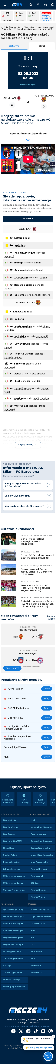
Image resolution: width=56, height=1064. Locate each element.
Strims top (36, 966)
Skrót (42, 46)
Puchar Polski (10, 855)
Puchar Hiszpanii (39, 869)
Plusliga (7, 966)
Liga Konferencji (11, 827)
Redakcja (21, 1020)
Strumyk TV (36, 973)
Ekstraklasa (8, 848)
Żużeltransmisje (40, 801)
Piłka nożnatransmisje (7, 801)
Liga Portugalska (39, 862)
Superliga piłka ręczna (14, 986)
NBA (33, 931)
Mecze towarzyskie (40, 910)
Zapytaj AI (48, 1056)
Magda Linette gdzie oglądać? (15, 938)
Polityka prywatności (29, 1022)
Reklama (32, 1020)
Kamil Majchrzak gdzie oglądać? (15, 931)
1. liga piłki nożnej (11, 862)
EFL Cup (35, 883)
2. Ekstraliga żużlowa (13, 959)
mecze (17, 5)
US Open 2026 (38, 924)
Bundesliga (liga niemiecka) (43, 841)
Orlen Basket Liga (11, 979)
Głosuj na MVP (12, 668)
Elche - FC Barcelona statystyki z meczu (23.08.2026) (32, 541)
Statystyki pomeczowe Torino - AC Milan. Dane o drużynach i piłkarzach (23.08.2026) (37, 604)
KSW (33, 959)
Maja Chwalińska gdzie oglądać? (15, 917)
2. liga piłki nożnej (11, 869)
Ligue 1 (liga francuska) (42, 855)
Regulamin (44, 1020)
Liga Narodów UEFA (12, 841)
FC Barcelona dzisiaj (13, 883)
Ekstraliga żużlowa (12, 952)
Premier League (38, 834)
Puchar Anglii (37, 876)
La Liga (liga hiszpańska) (43, 827)
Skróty (47, 689)
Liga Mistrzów (10, 820)
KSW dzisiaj (36, 952)
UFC (33, 945)
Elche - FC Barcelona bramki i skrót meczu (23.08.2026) (37, 556)
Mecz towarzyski (28, 85)
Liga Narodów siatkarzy (42, 917)
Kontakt (10, 1020)
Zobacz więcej (51, 617)
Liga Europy (9, 834)
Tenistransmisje (24, 801)
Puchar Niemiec (38, 890)
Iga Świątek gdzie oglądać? (15, 910)
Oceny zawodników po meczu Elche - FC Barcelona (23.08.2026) (37, 572)
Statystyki (14, 46)
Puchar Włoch (38, 897)
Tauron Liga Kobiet (12, 973)
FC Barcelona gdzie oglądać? (15, 876)
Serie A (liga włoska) (40, 848)
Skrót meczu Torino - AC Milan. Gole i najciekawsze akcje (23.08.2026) (35, 588)
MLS (33, 820)
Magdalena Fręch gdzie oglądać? (15, 945)
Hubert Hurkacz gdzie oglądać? (15, 924)
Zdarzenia (28, 219)
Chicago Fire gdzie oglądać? (15, 890)
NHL (33, 938)
